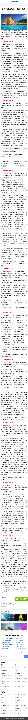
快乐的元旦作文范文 (7, 675)
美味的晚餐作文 (6, 670)
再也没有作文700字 (20, 694)
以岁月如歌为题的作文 (7, 664)
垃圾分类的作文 (20, 713)
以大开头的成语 (6, 681)
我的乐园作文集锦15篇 (21, 678)
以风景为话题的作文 (21, 670)
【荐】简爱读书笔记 (6, 640)
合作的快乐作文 (20, 683)
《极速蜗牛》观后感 (21, 681)
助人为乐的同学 (20, 700)
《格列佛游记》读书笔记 (7, 644)
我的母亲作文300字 (6, 702)
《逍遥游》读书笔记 (19, 644)
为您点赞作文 (19, 675)
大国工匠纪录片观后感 (7, 710)
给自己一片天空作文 (7, 700)
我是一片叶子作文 (20, 710)
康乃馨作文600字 (6, 686)
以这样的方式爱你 (6, 683)
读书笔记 (14, 4)
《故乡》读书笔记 (19, 646)
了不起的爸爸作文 (20, 686)
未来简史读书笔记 (6, 642)
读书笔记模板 (5, 648)
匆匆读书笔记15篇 (23, 652)
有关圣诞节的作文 (6, 694)
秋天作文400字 (5, 713)
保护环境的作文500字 (21, 705)
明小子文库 (12, 718)
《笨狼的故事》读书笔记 (7, 638)
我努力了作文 (5, 697)
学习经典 (9, 4)
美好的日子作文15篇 (7, 673)
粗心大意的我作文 (20, 697)
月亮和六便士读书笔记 (20, 638)
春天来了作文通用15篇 (7, 667)
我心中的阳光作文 (6, 705)
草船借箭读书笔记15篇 (20, 648)
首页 (6, 4)
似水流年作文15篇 (6, 678)
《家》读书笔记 (5, 646)
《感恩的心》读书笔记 (20, 642)
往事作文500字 (5, 708)
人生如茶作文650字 (20, 667)
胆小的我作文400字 (20, 702)
